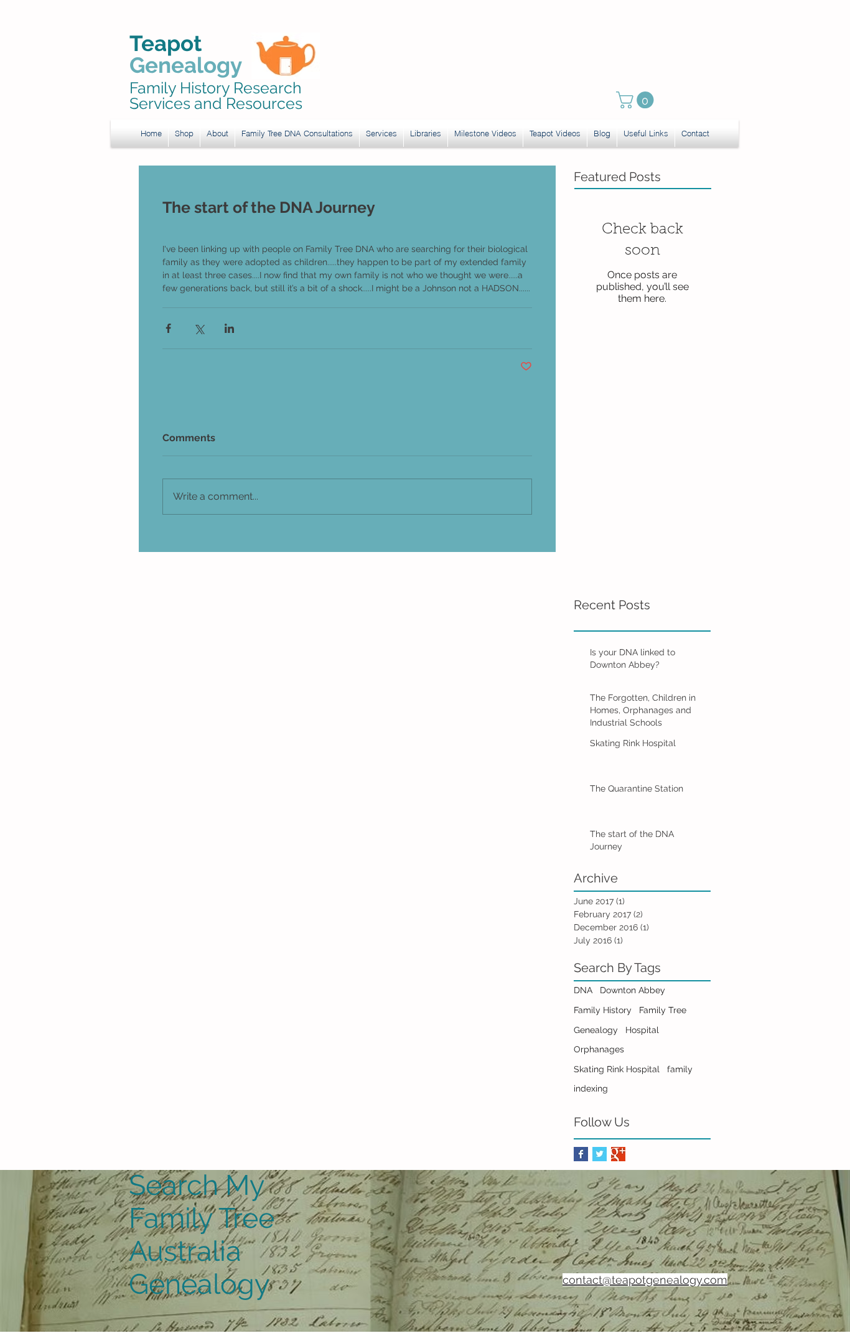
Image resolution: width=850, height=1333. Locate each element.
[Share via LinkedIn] (229, 328)
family (680, 1069)
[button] (381, 133)
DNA (583, 990)
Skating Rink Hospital (617, 1069)
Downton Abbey (632, 990)
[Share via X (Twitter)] (199, 328)
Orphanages (599, 1049)
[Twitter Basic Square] (599, 1154)
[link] (637, 99)
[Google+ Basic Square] (618, 1154)
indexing (591, 1088)
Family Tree (662, 1010)
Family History (603, 1010)
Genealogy (596, 1030)
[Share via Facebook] (168, 328)
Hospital (642, 1030)
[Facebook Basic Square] (581, 1154)
